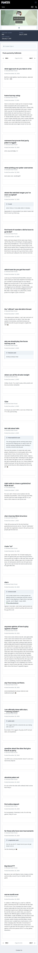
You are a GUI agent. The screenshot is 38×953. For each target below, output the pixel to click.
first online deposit (11, 804)
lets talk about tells (11, 428)
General (8, 196)
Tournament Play (10, 487)
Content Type (8, 46)
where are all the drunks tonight (16, 375)
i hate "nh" (8, 546)
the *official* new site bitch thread (17, 309)
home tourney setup (12, 95)
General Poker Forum (11, 70)
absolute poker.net (11, 777)
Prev (6, 58)
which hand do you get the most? (17, 269)
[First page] (3, 58)
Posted (12, 73)
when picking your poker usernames (18, 168)
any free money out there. (14, 683)
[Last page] (35, 58)
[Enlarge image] (7, 324)
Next (31, 58)
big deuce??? (9, 866)
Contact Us (19, 950)
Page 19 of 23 (19, 58)
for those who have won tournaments (18, 831)
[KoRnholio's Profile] (19, 27)
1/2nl (6, 402)
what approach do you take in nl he (17, 69)
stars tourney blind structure (15, 516)
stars (6, 582)
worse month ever (11, 894)
